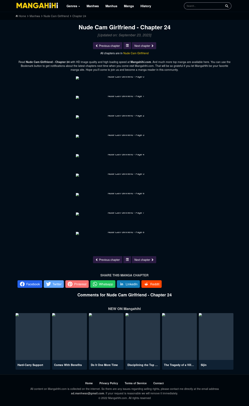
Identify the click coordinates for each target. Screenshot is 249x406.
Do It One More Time (104, 365)
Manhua (111, 6)
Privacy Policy (108, 383)
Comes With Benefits (68, 365)
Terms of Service (136, 383)
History (145, 6)
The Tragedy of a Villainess (182, 365)
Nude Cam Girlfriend (136, 53)
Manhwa (93, 6)
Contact (158, 383)
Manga (129, 6)
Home (89, 383)
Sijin (204, 365)
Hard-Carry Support (30, 365)
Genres (72, 6)
